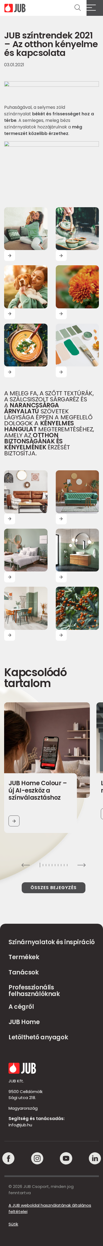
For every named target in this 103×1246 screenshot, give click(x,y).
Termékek (24, 957)
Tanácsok (23, 972)
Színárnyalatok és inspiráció (52, 942)
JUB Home (24, 1022)
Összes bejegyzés (53, 887)
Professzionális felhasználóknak (34, 990)
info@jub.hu (20, 1125)
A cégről (21, 1007)
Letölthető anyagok (38, 1037)
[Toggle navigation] (95, 8)
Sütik (13, 1224)
